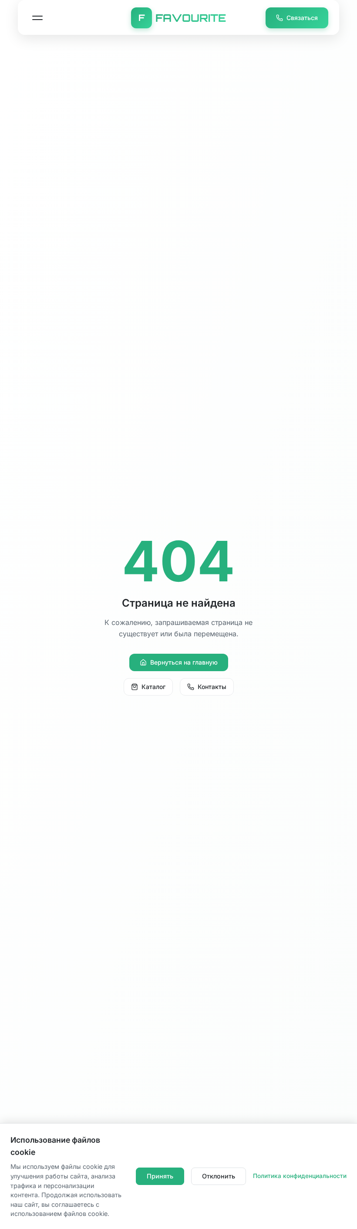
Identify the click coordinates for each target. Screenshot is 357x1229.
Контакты (212, 686)
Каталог (153, 686)
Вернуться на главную (184, 662)
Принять (160, 1176)
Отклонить (218, 1176)
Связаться (302, 17)
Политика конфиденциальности (300, 1175)
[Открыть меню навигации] (37, 18)
